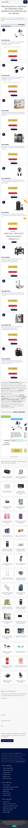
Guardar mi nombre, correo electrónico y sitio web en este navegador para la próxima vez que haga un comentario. (13, 735)
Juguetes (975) (6, 772)
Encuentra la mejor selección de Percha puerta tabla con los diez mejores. (7, 593)
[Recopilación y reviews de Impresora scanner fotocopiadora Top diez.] (21, 544)
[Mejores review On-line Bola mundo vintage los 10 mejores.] (7, 616)
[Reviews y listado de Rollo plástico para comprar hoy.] (21, 530)
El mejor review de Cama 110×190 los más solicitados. (7, 578)
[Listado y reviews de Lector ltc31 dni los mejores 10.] (21, 558)
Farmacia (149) (6, 795)
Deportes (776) (6, 774)
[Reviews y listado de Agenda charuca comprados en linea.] (21, 661)
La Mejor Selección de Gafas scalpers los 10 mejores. (20, 636)
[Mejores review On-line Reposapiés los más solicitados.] (7, 501)
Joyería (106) (6, 801)
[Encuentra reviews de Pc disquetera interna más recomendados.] (7, 675)
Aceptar (14, 826)
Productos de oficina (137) (9, 803)
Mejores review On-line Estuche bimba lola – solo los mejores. (7, 564)
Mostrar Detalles (14, 60)
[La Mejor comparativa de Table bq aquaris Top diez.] (7, 530)
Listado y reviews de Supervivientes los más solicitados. (20, 593)
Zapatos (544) (6, 776)
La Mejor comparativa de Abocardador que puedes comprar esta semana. (21, 578)
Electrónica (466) (7, 778)
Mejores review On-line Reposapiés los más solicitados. (7, 507)
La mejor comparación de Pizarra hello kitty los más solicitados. (7, 522)
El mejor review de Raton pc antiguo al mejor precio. (20, 652)
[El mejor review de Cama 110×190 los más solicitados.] (7, 573)
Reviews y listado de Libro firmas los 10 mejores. (7, 492)
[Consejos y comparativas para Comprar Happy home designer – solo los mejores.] (7, 602)
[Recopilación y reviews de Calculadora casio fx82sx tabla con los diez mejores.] (7, 544)
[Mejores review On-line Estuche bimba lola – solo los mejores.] (7, 558)
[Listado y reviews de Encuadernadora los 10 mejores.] (21, 501)
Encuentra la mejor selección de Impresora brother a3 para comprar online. (20, 622)
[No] (26, 824)
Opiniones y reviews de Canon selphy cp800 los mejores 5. (7, 652)
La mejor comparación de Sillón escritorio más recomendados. (21, 681)
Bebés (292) (6, 791)
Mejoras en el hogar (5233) (9, 808)
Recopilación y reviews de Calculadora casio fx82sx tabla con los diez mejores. (7, 550)
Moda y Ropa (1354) (8, 770)
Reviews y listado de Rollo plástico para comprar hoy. (20, 536)
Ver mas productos (5, 416)
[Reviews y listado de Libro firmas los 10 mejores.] (7, 486)
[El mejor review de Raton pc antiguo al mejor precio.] (21, 646)
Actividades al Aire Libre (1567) (10, 787)
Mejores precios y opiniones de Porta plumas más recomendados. (20, 522)
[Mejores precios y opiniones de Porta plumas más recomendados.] (21, 516)
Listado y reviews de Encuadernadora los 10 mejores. (20, 507)
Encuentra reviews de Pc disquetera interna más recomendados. (7, 681)
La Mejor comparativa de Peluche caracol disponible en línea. (21, 477)
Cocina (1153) (6, 785)
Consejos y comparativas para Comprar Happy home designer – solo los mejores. (7, 607)
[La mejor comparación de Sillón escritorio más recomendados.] (21, 675)
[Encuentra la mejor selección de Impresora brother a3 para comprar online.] (21, 616)
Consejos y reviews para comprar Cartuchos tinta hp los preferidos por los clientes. (7, 637)
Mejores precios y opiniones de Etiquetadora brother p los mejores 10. (7, 666)
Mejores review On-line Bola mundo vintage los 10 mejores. (7, 622)
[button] (25, 2)
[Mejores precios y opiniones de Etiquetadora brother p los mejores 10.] (7, 661)
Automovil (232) (7, 793)
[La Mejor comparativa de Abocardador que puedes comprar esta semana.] (21, 573)
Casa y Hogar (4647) (8, 768)
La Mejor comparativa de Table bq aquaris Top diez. (7, 536)
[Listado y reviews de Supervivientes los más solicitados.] (21, 587)
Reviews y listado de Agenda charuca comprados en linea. (20, 666)
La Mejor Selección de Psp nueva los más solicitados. (7, 477)
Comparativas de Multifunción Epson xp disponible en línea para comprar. (20, 493)
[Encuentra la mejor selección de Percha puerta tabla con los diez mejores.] (7, 587)
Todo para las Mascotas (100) (10, 806)
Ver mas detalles (16, 450)
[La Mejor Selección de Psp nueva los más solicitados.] (7, 472)
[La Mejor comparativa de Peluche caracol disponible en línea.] (21, 472)
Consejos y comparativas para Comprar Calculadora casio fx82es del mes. (21, 607)
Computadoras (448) (8, 789)
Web (2, 726)
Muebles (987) (6, 812)
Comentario (4, 698)
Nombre (3, 715)
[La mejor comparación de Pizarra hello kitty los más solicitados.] (7, 516)
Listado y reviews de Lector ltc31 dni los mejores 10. (20, 564)
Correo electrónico (6, 720)
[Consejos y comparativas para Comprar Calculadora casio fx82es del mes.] (21, 602)
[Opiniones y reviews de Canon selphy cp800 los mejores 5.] (7, 646)
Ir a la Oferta (13, 51)
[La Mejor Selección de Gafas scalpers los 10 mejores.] (21, 631)
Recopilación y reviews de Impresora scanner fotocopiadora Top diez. (21, 550)
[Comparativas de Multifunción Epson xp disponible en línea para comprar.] (21, 486)
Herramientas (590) (8, 810)
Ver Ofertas (12, 58)
